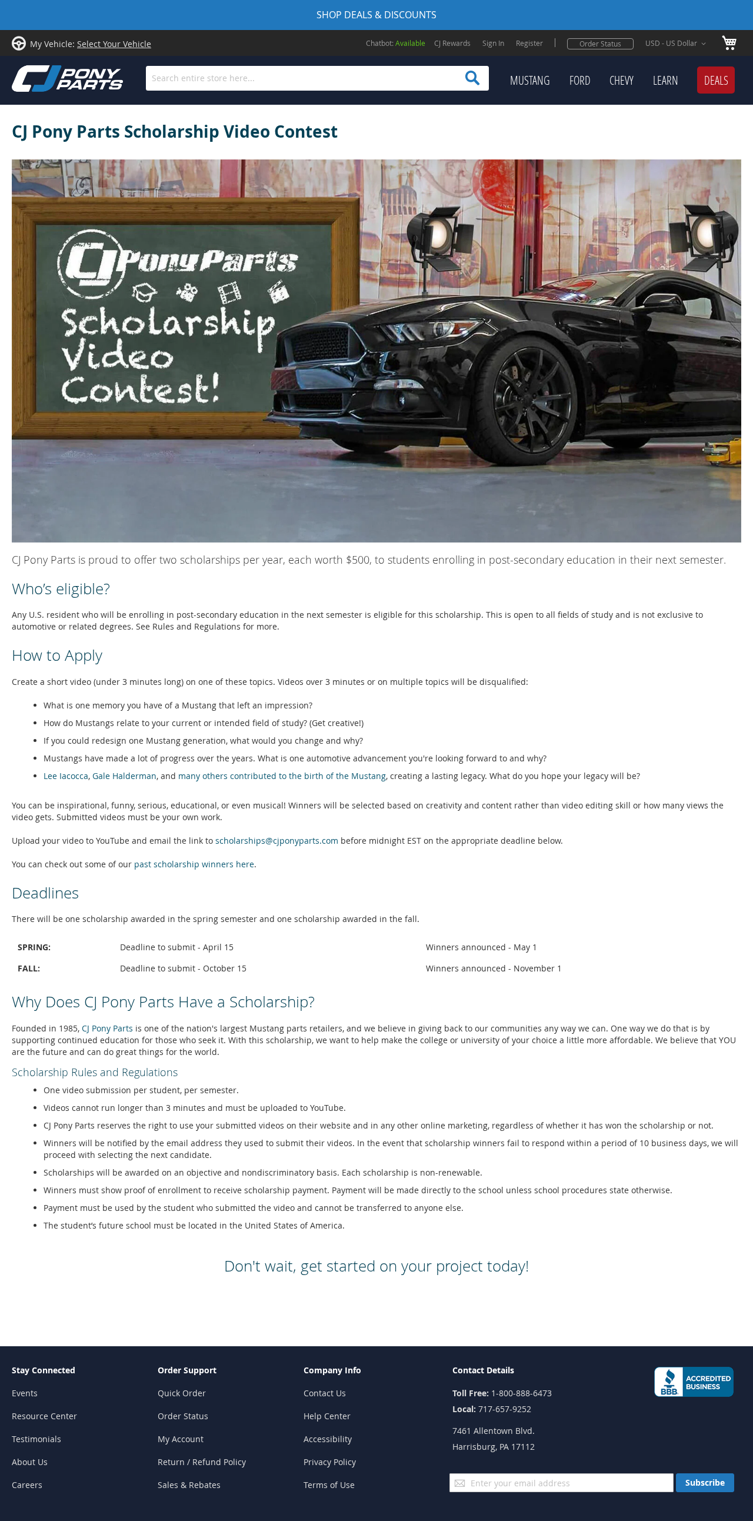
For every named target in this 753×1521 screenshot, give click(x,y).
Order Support (187, 1370)
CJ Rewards (452, 43)
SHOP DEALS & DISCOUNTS (376, 14)
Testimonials (36, 1439)
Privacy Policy (330, 1461)
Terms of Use (329, 1484)
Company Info (332, 1370)
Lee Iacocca (66, 775)
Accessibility (328, 1439)
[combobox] (317, 78)
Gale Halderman (124, 775)
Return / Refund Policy (202, 1461)
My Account (181, 1439)
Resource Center (44, 1416)
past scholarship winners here (194, 864)
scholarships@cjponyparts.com (276, 840)
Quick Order (182, 1393)
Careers (27, 1484)
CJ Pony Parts (107, 1028)
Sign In (493, 43)
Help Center (327, 1416)
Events (25, 1393)
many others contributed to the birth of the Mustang (282, 775)
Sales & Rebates (189, 1484)
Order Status (600, 43)
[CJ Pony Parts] (41, 77)
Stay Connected (43, 1370)
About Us (30, 1461)
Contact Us (325, 1393)
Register (529, 43)
